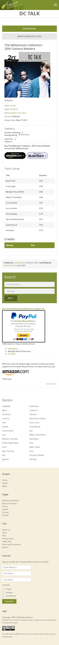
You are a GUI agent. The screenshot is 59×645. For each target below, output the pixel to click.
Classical (33, 414)
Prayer (5, 506)
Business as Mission (10, 500)
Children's (34, 410)
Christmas (6, 414)
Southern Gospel (37, 455)
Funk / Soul (34, 422)
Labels (5, 483)
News (4, 486)
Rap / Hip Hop (8, 451)
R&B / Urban (35, 447)
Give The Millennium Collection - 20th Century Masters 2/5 (22, 135)
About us (6, 529)
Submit (5, 509)
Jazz (31, 430)
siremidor (18, 262)
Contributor (11, 595)
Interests (6, 585)
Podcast (9, 592)
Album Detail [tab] (29, 28)
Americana (34, 406)
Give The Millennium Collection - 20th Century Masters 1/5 (20, 135)
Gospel (5, 426)
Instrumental (7, 430)
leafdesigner (13, 348)
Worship (33, 459)
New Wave (34, 439)
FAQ (4, 535)
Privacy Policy (8, 538)
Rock (32, 451)
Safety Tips (6, 541)
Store (4, 532)
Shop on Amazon (9, 503)
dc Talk (13, 105)
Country (5, 418)
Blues (4, 410)
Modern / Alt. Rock (18, 113)
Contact (5, 512)
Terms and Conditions (11, 544)
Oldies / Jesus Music (10, 443)
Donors (5, 547)
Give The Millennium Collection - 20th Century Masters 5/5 (28, 135)
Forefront (14, 109)
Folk (4, 422)
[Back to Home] (12, 5)
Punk (4, 447)
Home (4, 480)
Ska (3, 455)
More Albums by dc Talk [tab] (29, 36)
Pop (31, 443)
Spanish (5, 459)
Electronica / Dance (38, 418)
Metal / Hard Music (38, 434)
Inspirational (35, 426)
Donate (5, 515)
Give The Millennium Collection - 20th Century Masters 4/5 (26, 135)
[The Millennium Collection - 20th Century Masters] (27, 74)
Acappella (6, 406)
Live (4, 434)
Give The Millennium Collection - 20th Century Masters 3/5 (24, 135)
